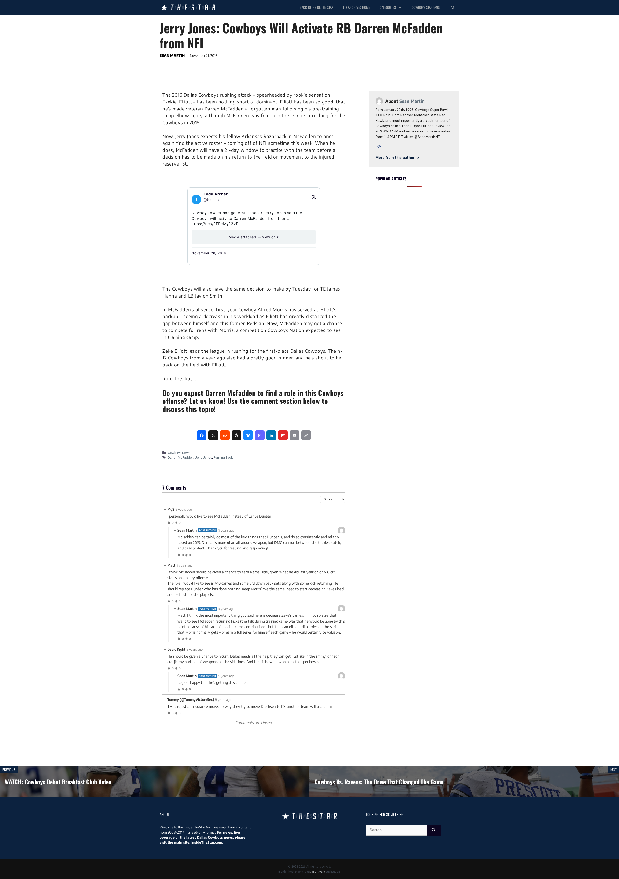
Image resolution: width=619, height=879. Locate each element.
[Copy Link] (306, 435)
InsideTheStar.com (206, 842)
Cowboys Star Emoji (426, 7)
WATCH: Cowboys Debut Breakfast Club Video (58, 781)
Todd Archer (216, 194)
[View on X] (313, 196)
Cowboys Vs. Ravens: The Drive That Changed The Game (378, 781)
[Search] (434, 830)
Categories (388, 7)
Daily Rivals (317, 871)
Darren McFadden (180, 457)
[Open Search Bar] (452, 7)
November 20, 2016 (209, 253)
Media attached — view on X (254, 237)
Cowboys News (179, 452)
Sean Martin (172, 55)
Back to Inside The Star (316, 7)
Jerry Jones (203, 457)
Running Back (223, 457)
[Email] (294, 435)
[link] (201, 435)
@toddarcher (214, 200)
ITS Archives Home (356, 7)
